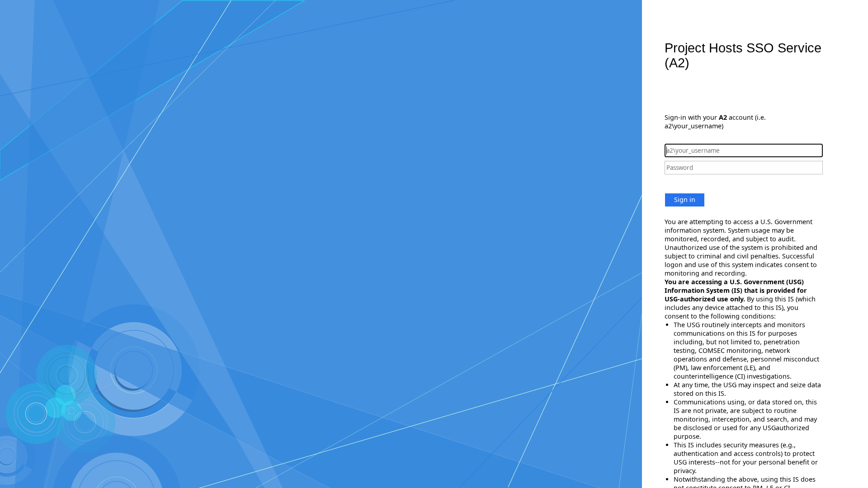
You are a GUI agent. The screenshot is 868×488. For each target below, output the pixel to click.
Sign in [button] (684, 199)
